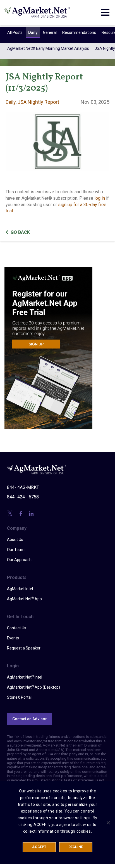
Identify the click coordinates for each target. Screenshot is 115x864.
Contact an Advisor (29, 719)
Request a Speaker (23, 648)
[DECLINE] (108, 822)
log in (99, 198)
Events (13, 638)
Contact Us (16, 628)
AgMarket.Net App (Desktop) (33, 686)
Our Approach (19, 559)
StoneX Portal (19, 697)
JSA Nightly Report (38, 102)
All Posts (15, 32)
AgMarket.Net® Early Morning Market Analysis (48, 48)
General (50, 32)
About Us (15, 539)
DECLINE (75, 847)
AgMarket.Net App (24, 598)
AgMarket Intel (20, 589)
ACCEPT (39, 847)
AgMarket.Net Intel (24, 676)
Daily (32, 32)
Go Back (20, 232)
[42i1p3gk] (48, 344)
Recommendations (79, 32)
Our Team (16, 549)
